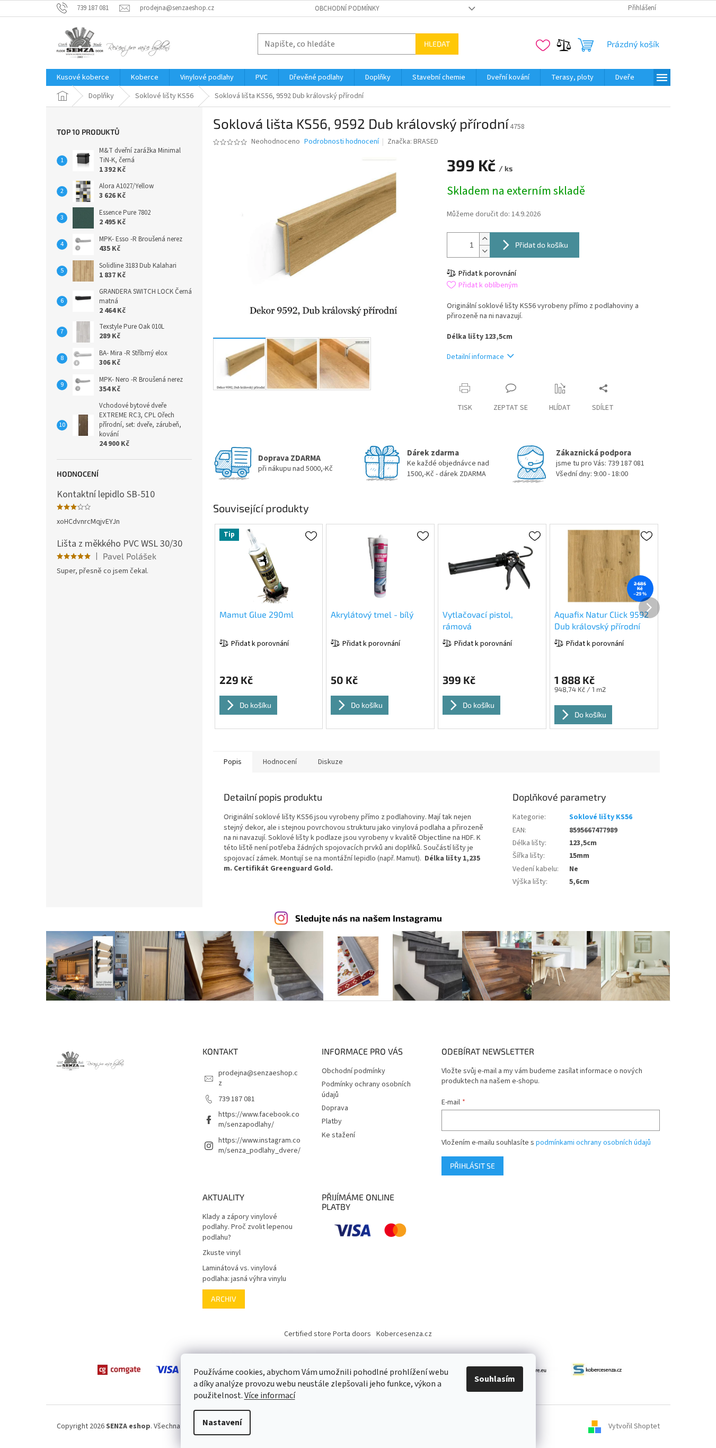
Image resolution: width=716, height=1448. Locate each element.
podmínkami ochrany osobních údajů (593, 1142)
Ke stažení (338, 1135)
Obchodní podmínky (347, 8)
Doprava (335, 1108)
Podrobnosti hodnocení (341, 142)
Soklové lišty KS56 (600, 817)
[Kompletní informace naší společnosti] (597, 1369)
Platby (332, 1121)
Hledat (437, 43)
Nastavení (222, 1422)
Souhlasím (494, 1379)
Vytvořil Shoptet (634, 1426)
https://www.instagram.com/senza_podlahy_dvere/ (259, 1145)
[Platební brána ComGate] (118, 1369)
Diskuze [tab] (330, 762)
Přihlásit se (472, 1165)
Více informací (269, 1395)
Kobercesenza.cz (404, 1334)
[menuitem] (83, 77)
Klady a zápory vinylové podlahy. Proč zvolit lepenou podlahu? (247, 1227)
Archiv (223, 1298)
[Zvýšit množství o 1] (484, 239)
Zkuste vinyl (221, 1253)
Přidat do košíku (541, 244)
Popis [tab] (233, 762)
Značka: (412, 141)
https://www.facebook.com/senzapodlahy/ (258, 1119)
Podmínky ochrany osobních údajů (366, 1089)
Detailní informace (475, 357)
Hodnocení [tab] (280, 762)
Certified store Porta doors (327, 1334)
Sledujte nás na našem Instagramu (368, 917)
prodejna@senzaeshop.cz (258, 1078)
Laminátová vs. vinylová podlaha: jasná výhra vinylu (244, 1273)
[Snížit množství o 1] (484, 251)
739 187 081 (236, 1099)
